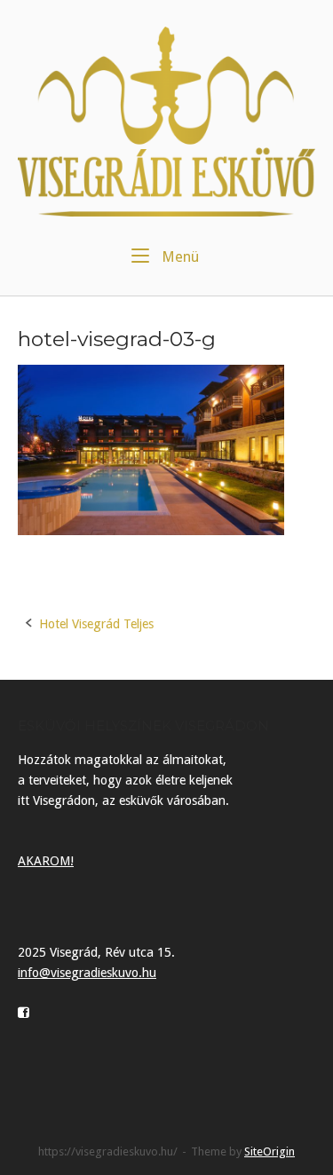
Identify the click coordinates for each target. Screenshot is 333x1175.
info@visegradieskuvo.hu (87, 973)
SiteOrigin (269, 1151)
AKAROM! (46, 861)
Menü (178, 256)
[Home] (166, 121)
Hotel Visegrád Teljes (96, 624)
